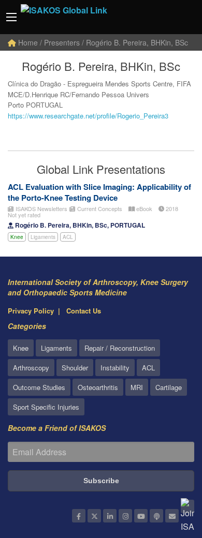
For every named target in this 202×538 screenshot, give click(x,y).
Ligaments (43, 237)
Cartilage (168, 387)
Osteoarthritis (98, 387)
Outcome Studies (39, 387)
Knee (16, 237)
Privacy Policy (31, 311)
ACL (68, 237)
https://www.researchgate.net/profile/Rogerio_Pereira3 (88, 116)
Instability (114, 367)
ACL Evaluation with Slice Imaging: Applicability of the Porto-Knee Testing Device (99, 192)
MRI (137, 387)
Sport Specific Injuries (46, 407)
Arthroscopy (31, 367)
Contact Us (83, 311)
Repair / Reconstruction (119, 348)
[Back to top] (168, 473)
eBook (143, 208)
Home (27, 42)
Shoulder (75, 367)
